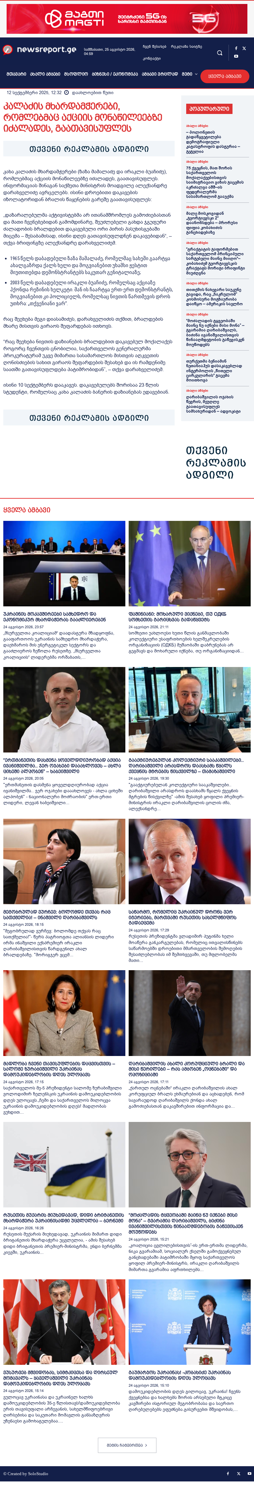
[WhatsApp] (40, 446)
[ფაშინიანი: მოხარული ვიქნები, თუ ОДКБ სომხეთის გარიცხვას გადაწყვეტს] (190, 563)
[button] (219, 52)
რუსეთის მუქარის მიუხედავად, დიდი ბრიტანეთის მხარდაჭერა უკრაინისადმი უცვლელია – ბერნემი (63, 1217)
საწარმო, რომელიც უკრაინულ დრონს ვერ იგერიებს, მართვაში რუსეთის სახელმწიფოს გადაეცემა (182, 917)
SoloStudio (38, 1473)
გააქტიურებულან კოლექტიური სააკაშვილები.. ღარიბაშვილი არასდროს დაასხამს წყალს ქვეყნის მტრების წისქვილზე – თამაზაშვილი (186, 765)
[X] (244, 49)
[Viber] (86, 446)
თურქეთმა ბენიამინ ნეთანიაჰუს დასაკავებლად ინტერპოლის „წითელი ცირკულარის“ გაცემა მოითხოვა (214, 371)
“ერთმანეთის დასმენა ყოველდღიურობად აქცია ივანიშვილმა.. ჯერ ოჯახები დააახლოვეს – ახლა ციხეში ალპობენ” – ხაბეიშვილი (62, 765)
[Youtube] (236, 57)
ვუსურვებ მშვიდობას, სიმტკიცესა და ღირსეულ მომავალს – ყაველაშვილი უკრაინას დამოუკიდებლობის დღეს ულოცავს (60, 1378)
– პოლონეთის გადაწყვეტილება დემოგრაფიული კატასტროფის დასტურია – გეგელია (213, 142)
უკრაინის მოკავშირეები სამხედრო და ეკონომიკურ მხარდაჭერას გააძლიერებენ (54, 616)
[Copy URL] (101, 446)
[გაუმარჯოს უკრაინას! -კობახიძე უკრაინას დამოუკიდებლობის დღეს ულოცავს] (190, 1322)
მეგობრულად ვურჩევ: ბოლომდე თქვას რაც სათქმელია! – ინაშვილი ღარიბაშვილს (56, 914)
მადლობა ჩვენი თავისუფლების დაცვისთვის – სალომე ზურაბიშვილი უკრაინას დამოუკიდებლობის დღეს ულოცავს (59, 1069)
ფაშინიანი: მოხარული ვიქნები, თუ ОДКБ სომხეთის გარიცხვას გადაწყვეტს (177, 616)
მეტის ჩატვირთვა (125, 1445)
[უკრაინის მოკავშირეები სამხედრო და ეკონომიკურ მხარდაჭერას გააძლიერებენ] (64, 563)
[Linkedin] (55, 446)
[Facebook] (236, 49)
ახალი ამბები (197, 126)
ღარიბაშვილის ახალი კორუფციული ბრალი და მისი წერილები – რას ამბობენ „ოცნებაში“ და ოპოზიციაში (187, 1069)
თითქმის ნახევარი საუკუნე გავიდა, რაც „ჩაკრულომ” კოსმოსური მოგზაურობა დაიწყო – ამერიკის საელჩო (214, 296)
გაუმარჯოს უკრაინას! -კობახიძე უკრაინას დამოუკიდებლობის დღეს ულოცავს (180, 1375)
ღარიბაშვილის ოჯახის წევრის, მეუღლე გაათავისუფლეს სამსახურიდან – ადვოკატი (213, 404)
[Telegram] (70, 446)
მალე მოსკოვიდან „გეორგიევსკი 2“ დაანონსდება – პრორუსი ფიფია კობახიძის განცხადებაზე (212, 223)
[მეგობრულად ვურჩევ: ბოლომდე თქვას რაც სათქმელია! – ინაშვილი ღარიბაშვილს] (64, 861)
